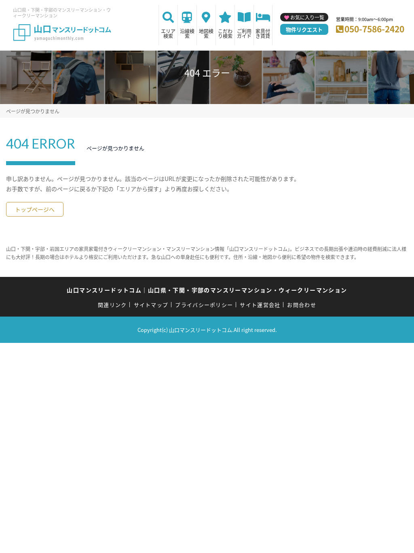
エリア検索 (168, 33)
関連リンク (112, 304)
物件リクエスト (304, 29)
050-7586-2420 (374, 29)
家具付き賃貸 (263, 33)
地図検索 (206, 33)
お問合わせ (301, 304)
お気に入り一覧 (307, 17)
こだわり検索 (225, 33)
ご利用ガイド (244, 33)
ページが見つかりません (32, 111)
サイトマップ (151, 304)
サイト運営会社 (260, 304)
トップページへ (35, 209)
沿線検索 (187, 33)
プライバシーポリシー (204, 304)
